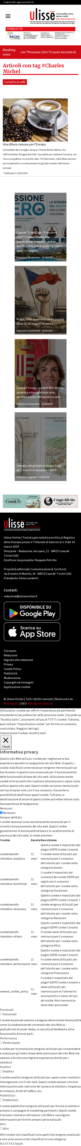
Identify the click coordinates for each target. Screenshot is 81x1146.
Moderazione (12, 678)
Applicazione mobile (17, 687)
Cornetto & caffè (14, 82)
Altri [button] (3, 1124)
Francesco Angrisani (27, 477)
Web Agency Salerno (40, 704)
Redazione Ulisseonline (28, 257)
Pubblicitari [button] (7, 1095)
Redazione (10, 655)
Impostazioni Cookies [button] (14, 733)
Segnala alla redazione (18, 660)
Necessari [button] (6, 808)
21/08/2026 (47, 257)
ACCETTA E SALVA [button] (11, 1144)
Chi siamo (10, 651)
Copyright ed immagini (18, 682)
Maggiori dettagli (27, 729)
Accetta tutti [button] (37, 733)
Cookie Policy (12, 669)
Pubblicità (10, 673)
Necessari (9, 813)
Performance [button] (8, 1038)
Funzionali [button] (7, 1010)
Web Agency (11, 704)
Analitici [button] (5, 1067)
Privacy (8, 664)
